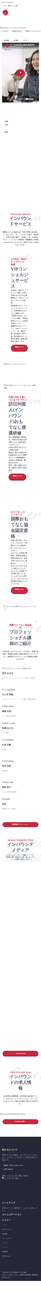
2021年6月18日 (6, 971)
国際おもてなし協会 (20, 1272)
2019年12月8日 (20, 973)
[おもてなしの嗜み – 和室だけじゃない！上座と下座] (20, 875)
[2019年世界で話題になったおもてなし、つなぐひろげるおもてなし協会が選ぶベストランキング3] (20, 959)
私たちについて (6, 1229)
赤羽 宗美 (6, 766)
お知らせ (6, 123)
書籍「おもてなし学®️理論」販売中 (15, 1176)
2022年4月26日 (7, 881)
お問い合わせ (6, 1256)
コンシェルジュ (6, 1238)
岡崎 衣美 (6, 711)
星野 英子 (6, 787)
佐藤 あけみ (7, 728)
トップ (4, 1225)
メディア (4, 1243)
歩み (6, 132)
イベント (4, 1247)
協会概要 (4, 1234)
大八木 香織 (7, 694)
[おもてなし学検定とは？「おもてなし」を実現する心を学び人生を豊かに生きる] (7, 958)
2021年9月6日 (20, 886)
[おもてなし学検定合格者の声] (7, 873)
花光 (4, 804)
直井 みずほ (7, 673)
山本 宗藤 (6, 744)
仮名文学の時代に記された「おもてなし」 (33, 892)
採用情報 (4, 1251)
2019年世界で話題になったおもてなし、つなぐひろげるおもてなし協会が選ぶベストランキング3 (20, 991)
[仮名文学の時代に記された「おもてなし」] (34, 874)
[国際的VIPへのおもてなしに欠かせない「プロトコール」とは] (34, 955)
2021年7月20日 (34, 883)
